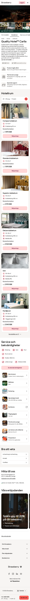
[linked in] (17, 574)
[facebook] (9, 574)
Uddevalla (14, 38)
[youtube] (21, 574)
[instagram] (13, 574)
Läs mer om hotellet (6, 60)
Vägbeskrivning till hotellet (8, 478)
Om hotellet (5, 35)
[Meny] (27, 2)
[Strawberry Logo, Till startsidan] (6, 2)
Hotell (2, 38)
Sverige (8, 38)
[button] (15, 111)
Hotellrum (14, 35)
